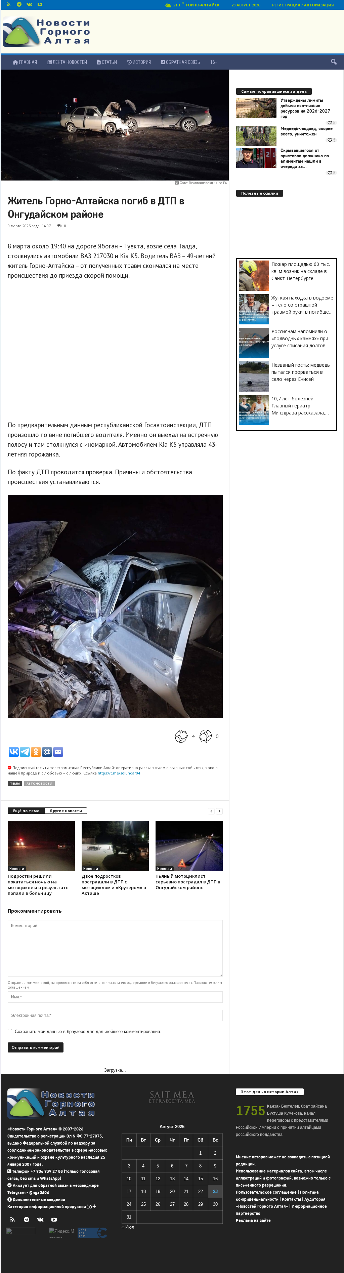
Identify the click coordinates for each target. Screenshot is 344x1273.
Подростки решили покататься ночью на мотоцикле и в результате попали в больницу (38, 884)
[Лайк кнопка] (181, 736)
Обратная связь (182, 62)
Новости (16, 868)
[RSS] (9, 5)
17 (129, 1191)
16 (215, 1178)
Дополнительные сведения (39, 1199)
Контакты (291, 1199)
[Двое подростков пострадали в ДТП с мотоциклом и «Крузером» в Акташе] (115, 846)
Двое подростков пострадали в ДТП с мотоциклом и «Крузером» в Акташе (114, 884)
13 (172, 1178)
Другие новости (65, 810)
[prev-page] (211, 810)
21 (186, 1191)
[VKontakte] (30, 5)
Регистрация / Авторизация (303, 4)
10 (129, 1178)
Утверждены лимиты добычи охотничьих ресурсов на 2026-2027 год (305, 108)
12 (158, 1178)
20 (172, 1191)
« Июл (128, 1227)
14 (186, 1178)
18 (143, 1191)
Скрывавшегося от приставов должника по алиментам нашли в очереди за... (305, 158)
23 (215, 1191)
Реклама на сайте (253, 1220)
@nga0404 (39, 1192)
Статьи (109, 62)
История (141, 62)
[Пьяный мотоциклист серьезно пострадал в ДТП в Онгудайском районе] (189, 846)
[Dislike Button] (205, 736)
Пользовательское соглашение (266, 1192)
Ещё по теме (26, 810)
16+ (213, 62)
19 (158, 1191)
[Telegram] (19, 5)
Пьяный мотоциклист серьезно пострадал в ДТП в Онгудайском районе (188, 881)
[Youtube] (40, 5)
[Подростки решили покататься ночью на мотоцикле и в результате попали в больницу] (41, 846)
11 (143, 1178)
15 (200, 1178)
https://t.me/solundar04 (119, 772)
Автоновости (39, 783)
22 (200, 1191)
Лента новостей (69, 62)
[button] (333, 62)
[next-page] (219, 810)
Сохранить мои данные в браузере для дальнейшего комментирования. (88, 1031)
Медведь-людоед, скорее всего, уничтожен (307, 131)
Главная (27, 62)
